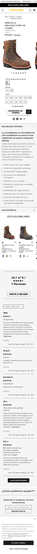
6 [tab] (23, 73)
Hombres (12, 16)
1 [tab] (12, 73)
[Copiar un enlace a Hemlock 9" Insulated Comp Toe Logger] (24, 119)
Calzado (19, 16)
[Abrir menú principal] (3, 10)
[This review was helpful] (28, 344)
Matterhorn (27, 1)
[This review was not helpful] (31, 344)
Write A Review (18, 294)
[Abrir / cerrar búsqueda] (29, 10)
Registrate (18, 511)
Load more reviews (18, 480)
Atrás (6, 16)
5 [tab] (21, 73)
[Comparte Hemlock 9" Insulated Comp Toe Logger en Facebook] (17, 119)
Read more (7, 336)
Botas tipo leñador (16, 18)
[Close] (35, 519)
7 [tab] (25, 73)
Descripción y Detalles (12, 126)
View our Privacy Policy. (16, 536)
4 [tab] (18, 73)
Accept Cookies (18, 543)
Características (9, 210)
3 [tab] (16, 73)
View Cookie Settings (18, 549)
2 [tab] (14, 73)
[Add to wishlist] (15, 242)
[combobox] (13, 306)
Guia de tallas (18, 106)
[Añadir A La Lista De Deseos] (28, 112)
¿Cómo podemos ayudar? (17, 491)
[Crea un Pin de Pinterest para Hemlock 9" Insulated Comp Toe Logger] (14, 119)
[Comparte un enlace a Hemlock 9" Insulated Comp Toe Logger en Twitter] (21, 119)
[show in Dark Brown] (3, 242)
